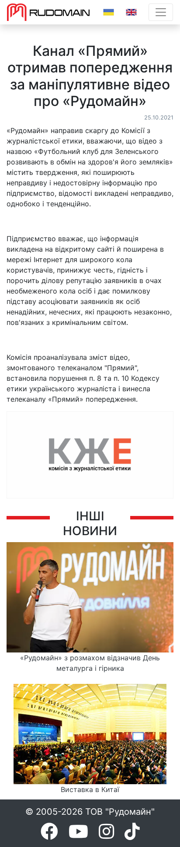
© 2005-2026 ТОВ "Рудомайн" (90, 811)
